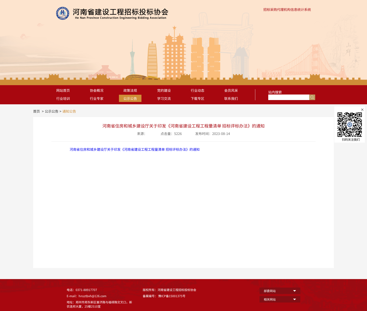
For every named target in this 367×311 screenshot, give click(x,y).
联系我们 (231, 98)
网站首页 (63, 90)
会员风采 (231, 90)
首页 (36, 111)
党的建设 (164, 90)
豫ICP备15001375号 (171, 296)
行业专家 (96, 98)
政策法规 (130, 90)
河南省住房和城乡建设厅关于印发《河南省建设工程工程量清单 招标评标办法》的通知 (135, 149)
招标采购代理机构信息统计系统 (287, 9)
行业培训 (63, 98)
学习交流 (164, 98)
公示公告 (130, 98)
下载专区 (197, 98)
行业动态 (197, 90)
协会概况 (96, 90)
